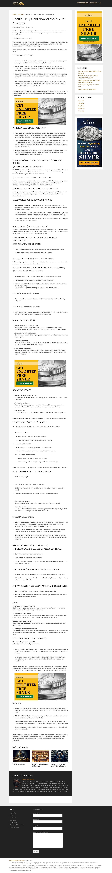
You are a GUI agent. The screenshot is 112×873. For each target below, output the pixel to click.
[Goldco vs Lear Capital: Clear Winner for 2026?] (59, 756)
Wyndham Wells (19, 27)
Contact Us (13, 822)
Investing (81, 111)
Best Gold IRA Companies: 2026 (90, 3)
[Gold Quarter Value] (21, 756)
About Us (13, 813)
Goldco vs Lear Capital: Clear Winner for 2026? (58, 765)
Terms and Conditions (16, 825)
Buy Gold (30, 27)
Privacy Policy (14, 827)
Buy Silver (81, 108)
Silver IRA (81, 103)
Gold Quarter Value (19, 764)
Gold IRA (81, 101)
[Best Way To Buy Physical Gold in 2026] (40, 756)
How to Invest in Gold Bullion (87, 89)
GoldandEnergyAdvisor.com (16, 860)
